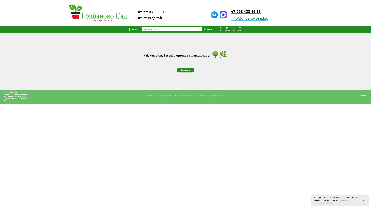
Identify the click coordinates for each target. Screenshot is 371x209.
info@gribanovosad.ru (249, 18)
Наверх (363, 95)
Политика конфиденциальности (160, 96)
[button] (220, 29)
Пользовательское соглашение (185, 96)
